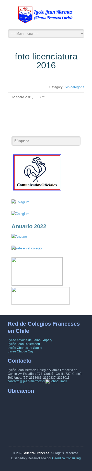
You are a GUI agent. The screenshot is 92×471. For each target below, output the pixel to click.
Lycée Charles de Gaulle (25, 348)
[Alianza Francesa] (46, 16)
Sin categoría (74, 87)
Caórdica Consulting (66, 458)
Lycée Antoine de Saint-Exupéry (30, 340)
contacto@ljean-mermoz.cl (26, 381)
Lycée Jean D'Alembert (24, 344)
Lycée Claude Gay (20, 351)
